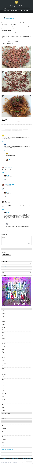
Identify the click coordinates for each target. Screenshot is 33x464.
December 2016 (4, 340)
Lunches (20, 10)
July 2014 (3, 385)
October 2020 (3, 313)
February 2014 (4, 393)
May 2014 (3, 388)
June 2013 (3, 405)
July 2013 (3, 404)
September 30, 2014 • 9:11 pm (9, 193)
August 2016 (3, 346)
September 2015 (4, 363)
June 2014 (3, 387)
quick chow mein (20, 130)
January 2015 (3, 376)
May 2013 (3, 407)
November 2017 (4, 322)
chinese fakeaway (3, 130)
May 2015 (3, 369)
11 (16, 18)
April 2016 (3, 352)
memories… (3, 434)
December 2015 (4, 358)
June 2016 (3, 349)
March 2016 (3, 354)
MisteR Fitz (4, 18)
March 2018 (3, 321)
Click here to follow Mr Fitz (5, 248)
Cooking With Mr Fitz (5, 266)
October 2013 (3, 399)
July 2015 (3, 366)
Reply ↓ (3, 141)
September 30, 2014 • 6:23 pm (9, 213)
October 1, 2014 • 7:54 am (9, 176)
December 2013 (4, 396)
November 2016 (4, 341)
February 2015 (4, 374)
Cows (5, 129)
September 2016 (4, 344)
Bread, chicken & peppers (5, 126)
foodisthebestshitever (8, 167)
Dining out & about (9, 129)
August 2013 (3, 402)
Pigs (2, 436)
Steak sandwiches (4, 444)
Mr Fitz (7, 144)
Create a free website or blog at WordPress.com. (9, 458)
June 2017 (3, 330)
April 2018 (3, 319)
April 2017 (3, 333)
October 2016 (3, 343)
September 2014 (4, 382)
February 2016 (4, 355)
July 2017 (3, 329)
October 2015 (3, 362)
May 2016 (3, 351)
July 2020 (3, 315)
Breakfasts (3, 423)
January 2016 (3, 357)
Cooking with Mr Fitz (16, 6)
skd (5, 135)
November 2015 (4, 360)
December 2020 (4, 310)
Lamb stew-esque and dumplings (26, 126)
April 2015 (3, 371)
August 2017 (3, 327)
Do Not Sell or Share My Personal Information (24, 458)
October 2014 (3, 380)
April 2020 (3, 316)
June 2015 (3, 368)
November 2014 (4, 379)
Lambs (2, 431)
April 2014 (3, 390)
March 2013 (3, 410)
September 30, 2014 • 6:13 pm (8, 202)
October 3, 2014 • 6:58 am (11, 160)
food (16, 130)
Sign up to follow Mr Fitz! (6, 254)
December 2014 (4, 377)
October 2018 (3, 318)
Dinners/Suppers (13, 10)
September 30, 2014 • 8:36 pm (8, 185)
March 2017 (3, 335)
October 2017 (3, 324)
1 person (10, 163)
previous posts (6, 10)
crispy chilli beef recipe (8, 130)
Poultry (2, 437)
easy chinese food (14, 130)
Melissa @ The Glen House (9, 184)
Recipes (24, 129)
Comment (28, 243)
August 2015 (3, 365)
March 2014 (3, 391)
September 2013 (4, 401)
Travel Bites (25, 10)
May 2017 (3, 332)
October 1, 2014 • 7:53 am (7, 168)
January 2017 (3, 338)
